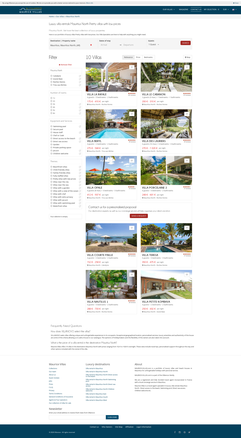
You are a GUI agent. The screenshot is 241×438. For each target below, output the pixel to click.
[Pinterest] (184, 432)
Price (138, 57)
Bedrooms (148, 57)
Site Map (119, 427)
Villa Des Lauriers (154, 141)
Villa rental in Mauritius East (96, 394)
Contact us (196, 9)
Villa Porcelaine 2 (154, 187)
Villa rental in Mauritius (94, 368)
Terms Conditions (55, 393)
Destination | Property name (62, 41)
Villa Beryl (94, 141)
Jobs (50, 381)
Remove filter (66, 64)
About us (52, 375)
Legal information (143, 427)
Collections (53, 368)
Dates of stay (105, 41)
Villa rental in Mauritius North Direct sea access (100, 385)
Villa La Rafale (97, 94)
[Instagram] (179, 432)
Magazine (183, 9)
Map (188, 57)
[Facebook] (174, 432)
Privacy (51, 390)
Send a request (139, 216)
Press (51, 384)
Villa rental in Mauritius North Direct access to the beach (102, 375)
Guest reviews (54, 378)
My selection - (211, 9)
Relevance (128, 57)
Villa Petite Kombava (156, 301)
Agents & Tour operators (58, 400)
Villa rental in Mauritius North (97, 371)
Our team (52, 371)
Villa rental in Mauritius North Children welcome (100, 390)
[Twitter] (189, 432)
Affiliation (129, 427)
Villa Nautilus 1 (97, 301)
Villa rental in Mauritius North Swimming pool (101, 380)
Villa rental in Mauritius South (97, 397)
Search (185, 43)
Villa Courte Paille (100, 255)
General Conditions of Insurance (61, 397)
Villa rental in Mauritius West (96, 400)
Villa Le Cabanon (153, 94)
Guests (151, 41)
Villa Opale (94, 187)
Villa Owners (107, 427)
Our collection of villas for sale (60, 403)
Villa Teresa (150, 255)
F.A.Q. (51, 387)
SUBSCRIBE (112, 417)
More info (89, 3)
